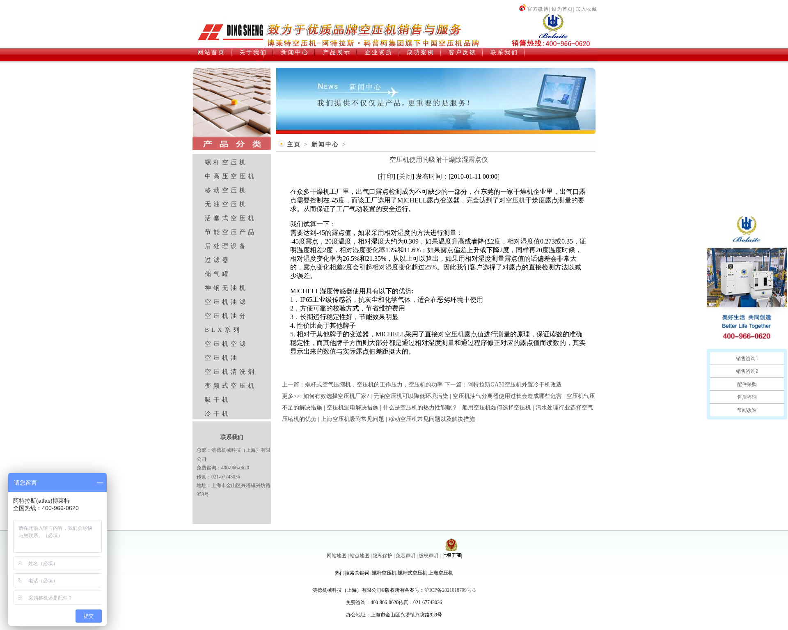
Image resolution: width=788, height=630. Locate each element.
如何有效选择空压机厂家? (336, 396)
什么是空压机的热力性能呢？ (420, 408)
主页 (294, 144)
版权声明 (428, 556)
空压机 (515, 200)
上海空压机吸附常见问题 (352, 419)
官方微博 (538, 9)
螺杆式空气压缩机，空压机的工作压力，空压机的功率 (374, 385)
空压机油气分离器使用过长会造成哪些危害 (507, 396)
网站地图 (336, 556)
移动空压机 (226, 190)
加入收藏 (586, 9)
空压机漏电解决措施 (352, 408)
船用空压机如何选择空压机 (496, 408)
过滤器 (218, 260)
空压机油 (222, 357)
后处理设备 (226, 246)
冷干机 (218, 413)
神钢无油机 (226, 288)
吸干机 (218, 399)
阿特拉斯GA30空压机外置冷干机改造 (514, 385)
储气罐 (218, 274)
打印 (386, 176)
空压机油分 (226, 316)
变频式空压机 (231, 385)
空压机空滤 (226, 343)
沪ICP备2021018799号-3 (450, 590)
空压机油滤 (226, 302)
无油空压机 (226, 204)
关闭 (405, 176)
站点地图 (359, 556)
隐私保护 (382, 556)
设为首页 (562, 9)
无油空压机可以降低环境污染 (410, 396)
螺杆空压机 (226, 162)
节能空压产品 (231, 232)
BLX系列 (223, 329)
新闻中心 (325, 144)
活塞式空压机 (231, 218)
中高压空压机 (231, 176)
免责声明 (405, 556)
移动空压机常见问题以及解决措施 (432, 419)
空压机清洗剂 (231, 371)
